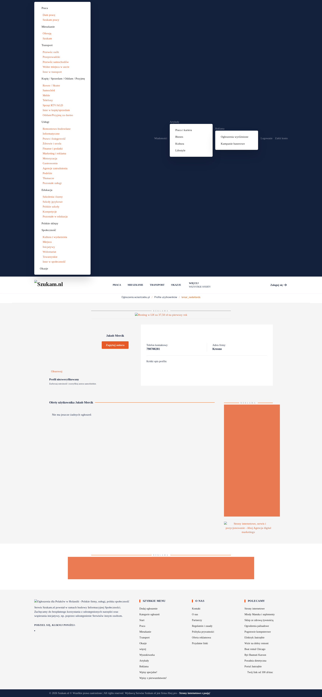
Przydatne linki (200, 643)
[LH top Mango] (161, 314)
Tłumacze (48, 178)
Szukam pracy (51, 19)
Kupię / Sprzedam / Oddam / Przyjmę (63, 78)
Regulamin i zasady (202, 626)
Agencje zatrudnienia (55, 168)
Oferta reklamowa (201, 637)
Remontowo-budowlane (57, 128)
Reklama (219, 128)
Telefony (48, 100)
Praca (45, 8)
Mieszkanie (48, 26)
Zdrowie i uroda (52, 143)
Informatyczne (51, 133)
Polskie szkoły (51, 206)
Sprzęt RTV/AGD (53, 105)
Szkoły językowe (53, 201)
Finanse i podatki (53, 148)
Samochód (49, 90)
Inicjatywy (49, 246)
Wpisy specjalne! (148, 672)
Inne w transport (52, 71)
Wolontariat (49, 251)
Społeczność (49, 230)
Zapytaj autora (115, 345)
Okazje (44, 268)
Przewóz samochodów (56, 61)
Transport (47, 45)
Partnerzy (197, 620)
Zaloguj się (276, 285)
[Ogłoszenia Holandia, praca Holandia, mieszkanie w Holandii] (106, 284)
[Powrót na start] (53, 284)
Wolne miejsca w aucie (56, 66)
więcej (142, 649)
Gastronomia (50, 163)
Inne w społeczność (54, 261)
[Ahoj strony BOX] (248, 527)
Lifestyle (180, 150)
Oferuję (47, 33)
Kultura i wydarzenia (55, 237)
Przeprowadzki (51, 56)
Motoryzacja (50, 158)
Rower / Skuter (51, 85)
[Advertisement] (252, 461)
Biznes (179, 136)
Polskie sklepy (50, 223)
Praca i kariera (183, 130)
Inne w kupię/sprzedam (56, 110)
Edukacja (47, 189)
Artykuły (174, 122)
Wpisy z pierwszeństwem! (153, 678)
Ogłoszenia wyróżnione (234, 136)
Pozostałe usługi (52, 183)
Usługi (45, 121)
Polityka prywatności (203, 631)
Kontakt (196, 608)
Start (141, 620)
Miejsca (47, 241)
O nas (195, 614)
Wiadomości (160, 138)
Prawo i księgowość (54, 138)
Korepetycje (50, 211)
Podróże (47, 173)
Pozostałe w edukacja (55, 216)
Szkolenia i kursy (53, 196)
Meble (46, 95)
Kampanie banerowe (233, 143)
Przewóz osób (51, 52)
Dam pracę (49, 14)
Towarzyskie (50, 256)
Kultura (179, 143)
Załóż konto (281, 138)
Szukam (47, 38)
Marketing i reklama (54, 153)
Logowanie (266, 138)
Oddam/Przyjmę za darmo (58, 115)
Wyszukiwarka (147, 655)
